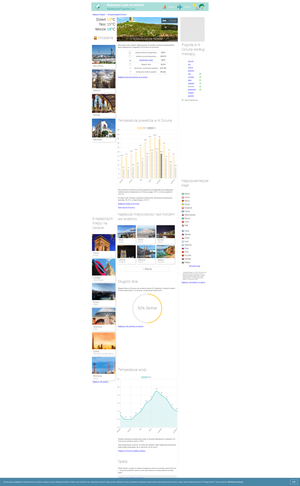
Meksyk (187, 218)
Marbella (97, 139)
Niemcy (187, 201)
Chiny (187, 252)
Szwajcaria (188, 208)
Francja (95, 255)
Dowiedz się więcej (235, 482)
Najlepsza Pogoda (99, 14)
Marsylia (141, 260)
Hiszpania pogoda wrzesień (117, 14)
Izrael (186, 241)
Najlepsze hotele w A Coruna (128, 204)
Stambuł (97, 326)
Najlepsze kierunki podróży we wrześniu (133, 77)
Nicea (121, 240)
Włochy (95, 304)
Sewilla (96, 115)
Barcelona (98, 65)
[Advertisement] (147, 96)
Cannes (161, 240)
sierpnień (191, 83)
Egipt (186, 225)
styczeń (190, 61)
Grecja (187, 231)
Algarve (161, 260)
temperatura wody (146, 60)
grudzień (191, 96)
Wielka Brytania (98, 280)
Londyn (97, 277)
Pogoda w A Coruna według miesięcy (131, 451)
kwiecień (191, 71)
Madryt (96, 90)
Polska (187, 238)
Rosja (187, 248)
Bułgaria (187, 262)
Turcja (95, 329)
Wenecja (97, 376)
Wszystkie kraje (194, 266)
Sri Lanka (188, 255)
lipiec (190, 80)
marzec (190, 67)
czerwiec (191, 77)
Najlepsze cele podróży (100, 382)
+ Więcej (147, 269)
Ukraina (187, 204)
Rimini (140, 240)
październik (192, 89)
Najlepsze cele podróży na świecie (130, 326)
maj (189, 74)
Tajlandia (188, 234)
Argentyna (188, 245)
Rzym (96, 302)
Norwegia (188, 259)
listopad (190, 93)
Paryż (96, 253)
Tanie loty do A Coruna (126, 207)
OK (294, 482)
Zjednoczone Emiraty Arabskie (103, 354)
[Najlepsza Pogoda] (150, 11)
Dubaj (96, 351)
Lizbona (122, 260)
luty (189, 64)
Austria (187, 197)
